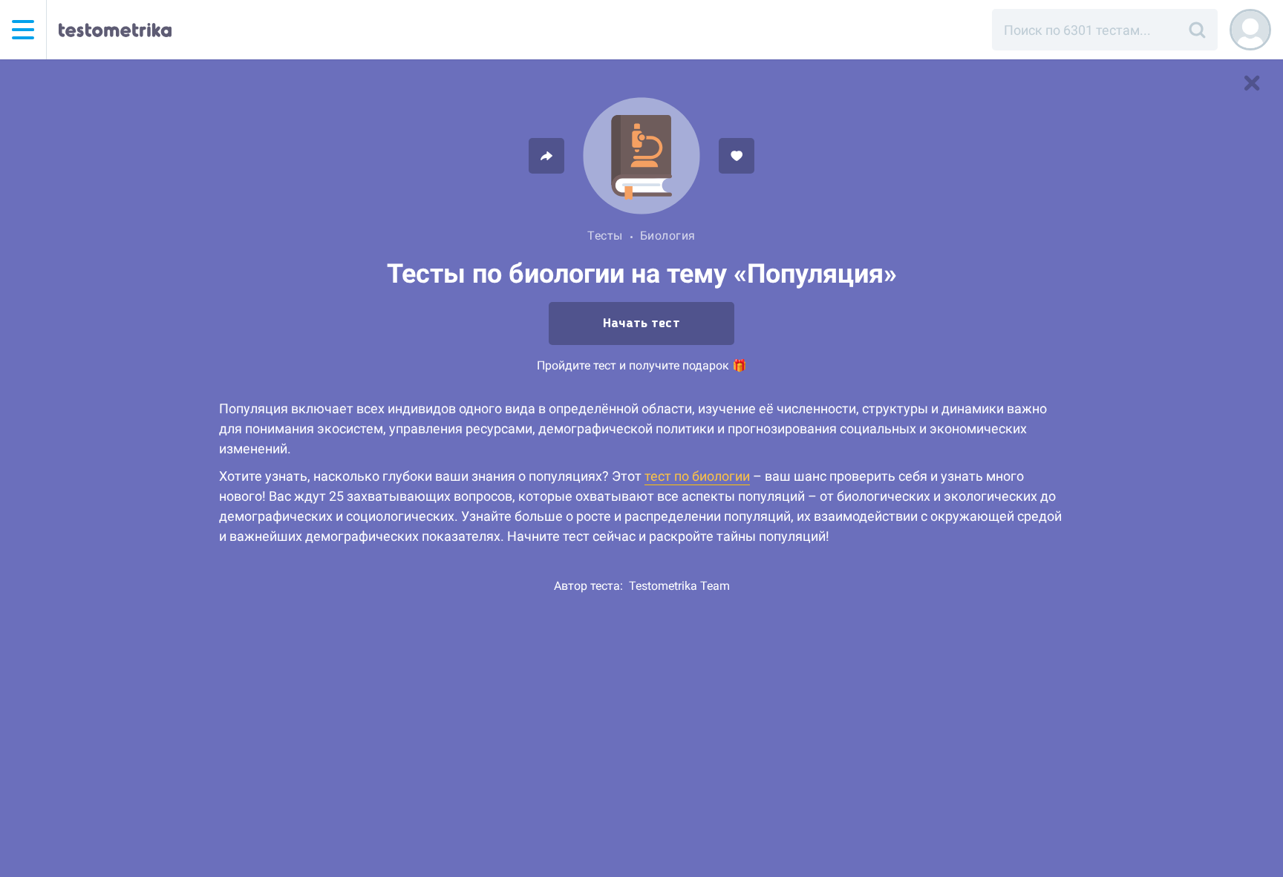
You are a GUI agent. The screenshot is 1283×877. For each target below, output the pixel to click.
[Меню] (23, 29)
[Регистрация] (1250, 29)
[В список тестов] (1252, 83)
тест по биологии (697, 476)
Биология (668, 236)
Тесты (605, 236)
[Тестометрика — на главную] (115, 29)
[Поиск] (1197, 30)
